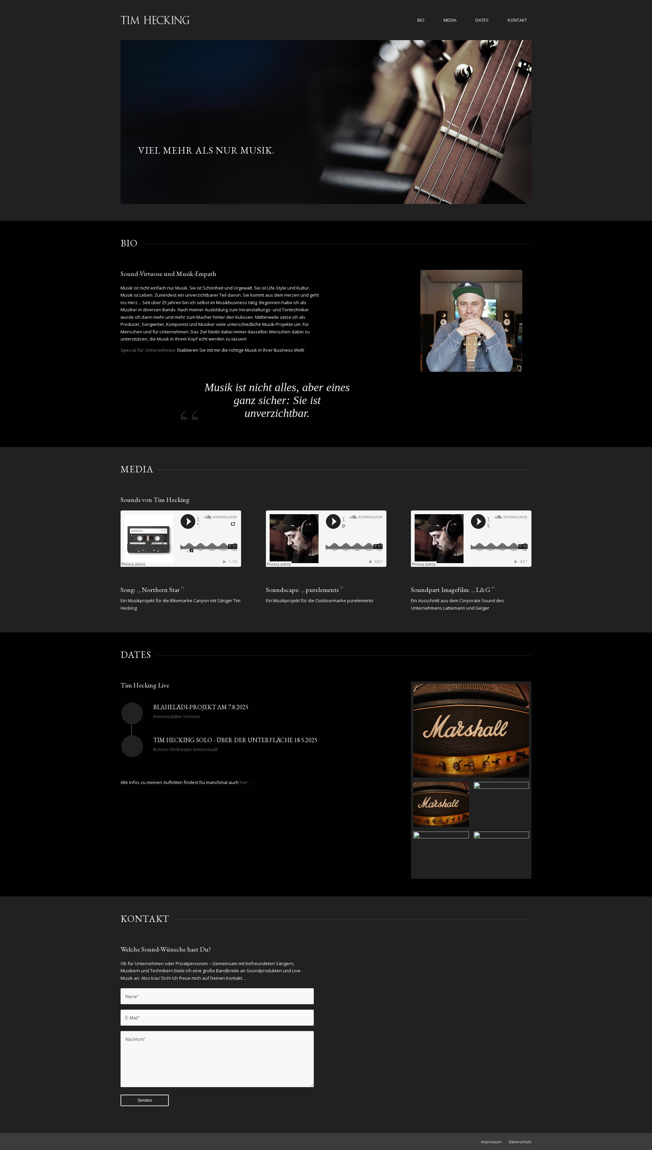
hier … (246, 782)
